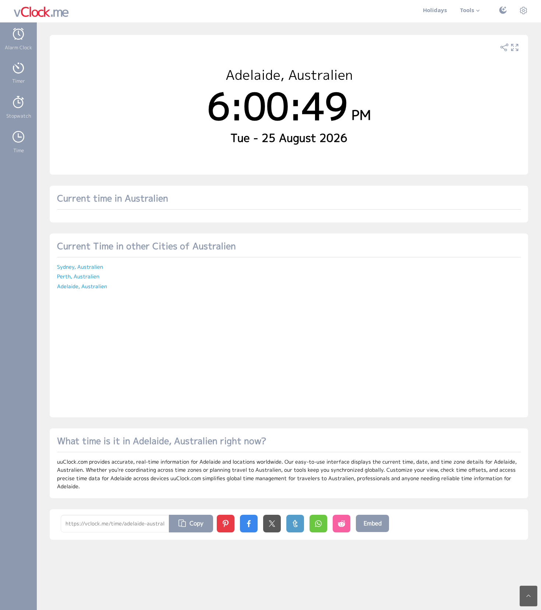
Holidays (435, 10)
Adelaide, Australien (82, 286)
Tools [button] (467, 10)
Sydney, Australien (80, 266)
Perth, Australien (78, 276)
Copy (197, 523)
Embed (373, 523)
